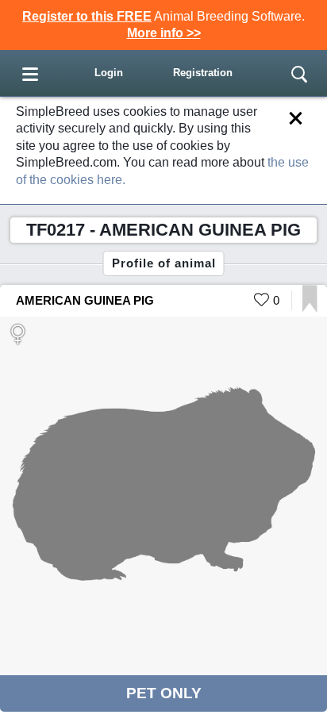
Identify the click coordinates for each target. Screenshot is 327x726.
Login (108, 73)
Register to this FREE (87, 16)
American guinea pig (85, 300)
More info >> (164, 33)
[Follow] (309, 308)
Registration (203, 73)
